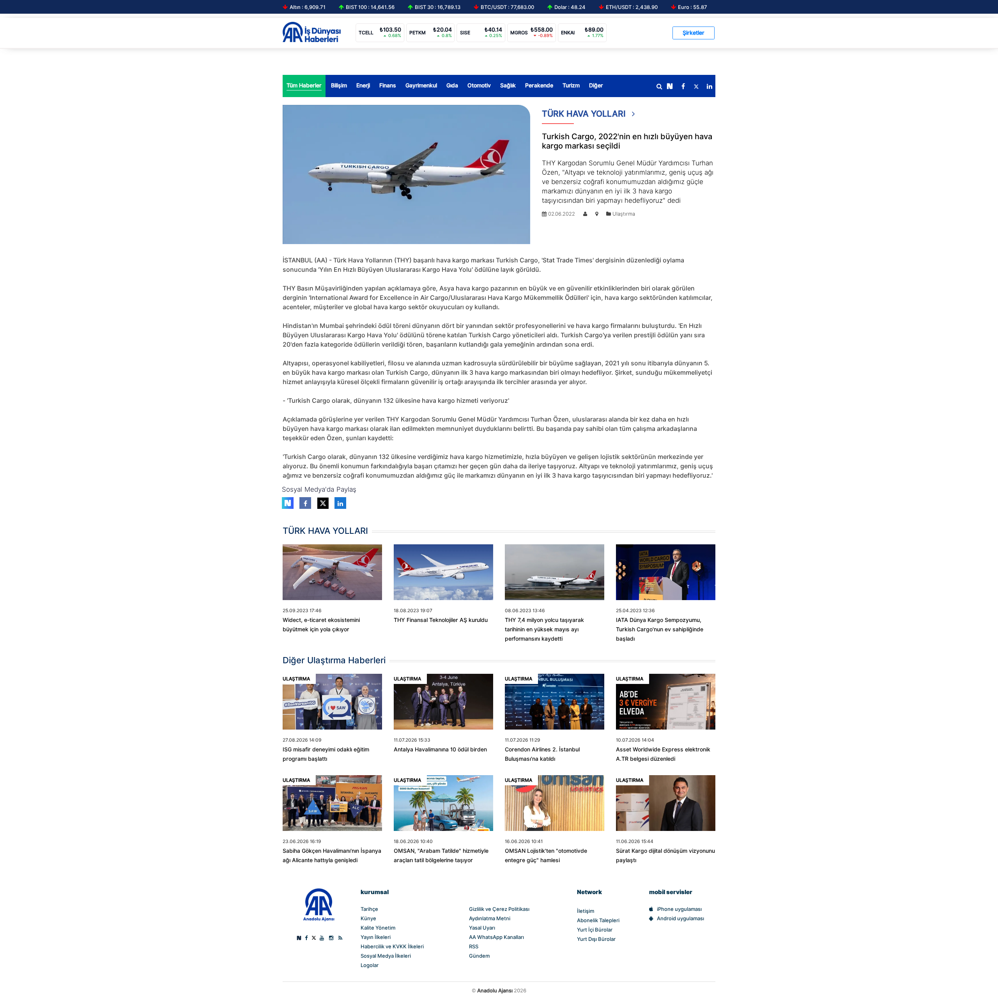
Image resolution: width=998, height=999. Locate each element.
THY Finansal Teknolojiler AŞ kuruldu (441, 620)
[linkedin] (709, 86)
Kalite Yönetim (378, 928)
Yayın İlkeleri (376, 937)
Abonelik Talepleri (598, 920)
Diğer (596, 85)
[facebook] (683, 86)
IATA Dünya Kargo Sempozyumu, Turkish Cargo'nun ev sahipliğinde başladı (659, 629)
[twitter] (696, 86)
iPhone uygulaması (679, 909)
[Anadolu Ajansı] (318, 904)
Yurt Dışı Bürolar (596, 939)
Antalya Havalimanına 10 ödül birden (440, 749)
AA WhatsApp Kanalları (496, 937)
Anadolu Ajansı (495, 990)
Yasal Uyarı (482, 928)
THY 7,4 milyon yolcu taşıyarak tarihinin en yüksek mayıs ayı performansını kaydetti (544, 629)
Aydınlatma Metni (489, 918)
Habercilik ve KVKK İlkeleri (392, 946)
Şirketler (693, 33)
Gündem (479, 956)
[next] (670, 86)
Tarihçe (369, 909)
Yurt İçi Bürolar (594, 929)
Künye (368, 918)
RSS (473, 946)
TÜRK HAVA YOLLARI (585, 114)
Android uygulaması (680, 918)
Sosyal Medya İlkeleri (386, 956)
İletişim (585, 911)
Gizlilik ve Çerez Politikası (499, 909)
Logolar (370, 965)
